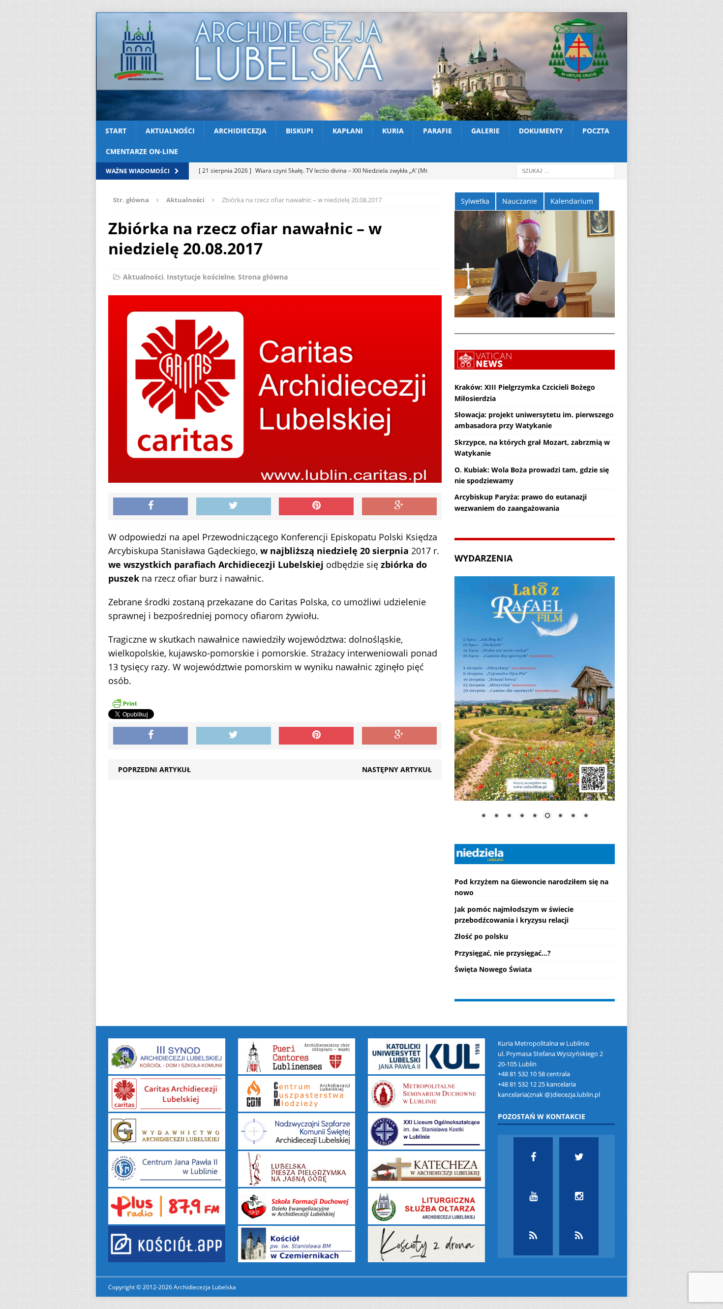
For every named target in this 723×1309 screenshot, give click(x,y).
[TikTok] (533, 1235)
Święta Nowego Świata (493, 969)
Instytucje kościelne (201, 276)
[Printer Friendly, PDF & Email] (124, 703)
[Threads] (579, 1235)
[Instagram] (579, 1196)
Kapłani (347, 130)
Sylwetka (475, 201)
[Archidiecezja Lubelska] (361, 66)
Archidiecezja (240, 130)
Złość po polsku (481, 936)
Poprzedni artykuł (154, 769)
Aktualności (170, 130)
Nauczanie (519, 201)
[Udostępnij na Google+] (399, 506)
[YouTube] (533, 1196)
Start (115, 130)
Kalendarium (571, 201)
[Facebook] (533, 1157)
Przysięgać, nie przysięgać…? (502, 953)
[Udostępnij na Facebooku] (150, 506)
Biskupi (299, 130)
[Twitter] (579, 1157)
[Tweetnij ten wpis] (233, 506)
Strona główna (263, 276)
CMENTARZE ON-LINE (142, 151)
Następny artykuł (397, 769)
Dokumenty (541, 130)
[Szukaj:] (565, 170)
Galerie (485, 130)
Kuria (393, 130)
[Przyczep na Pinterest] (316, 506)
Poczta (595, 130)
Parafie (437, 130)
